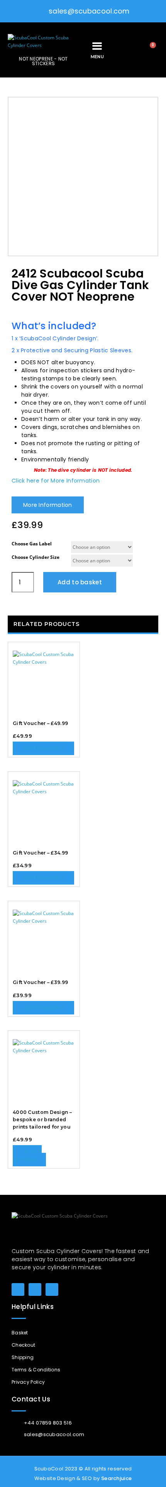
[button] (124, 50)
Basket (20, 1332)
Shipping (23, 1357)
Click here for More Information (56, 480)
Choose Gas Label (32, 543)
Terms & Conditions (36, 1369)
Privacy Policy (28, 1382)
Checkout (23, 1345)
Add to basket (80, 582)
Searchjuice (116, 1478)
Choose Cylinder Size (35, 557)
